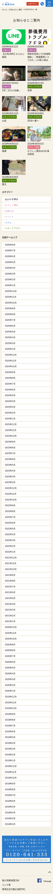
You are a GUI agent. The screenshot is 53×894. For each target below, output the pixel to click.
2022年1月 (10, 552)
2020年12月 (11, 627)
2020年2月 (10, 685)
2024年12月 (11, 355)
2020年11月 (10, 633)
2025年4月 (10, 337)
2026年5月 (10, 262)
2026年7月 (10, 250)
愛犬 (4, 184)
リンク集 (6, 885)
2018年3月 (10, 818)
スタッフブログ (12, 228)
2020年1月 (10, 691)
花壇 (29, 90)
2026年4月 (10, 268)
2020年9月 (10, 644)
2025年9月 (10, 308)
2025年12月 (11, 291)
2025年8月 (10, 314)
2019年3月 (10, 749)
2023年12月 (11, 424)
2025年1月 (10, 349)
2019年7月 (10, 726)
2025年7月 (10, 320)
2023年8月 (10, 447)
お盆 (4, 120)
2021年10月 (11, 569)
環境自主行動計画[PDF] (13, 889)
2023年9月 (10, 442)
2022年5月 (10, 529)
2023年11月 (10, 430)
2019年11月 (10, 702)
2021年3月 (10, 610)
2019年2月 (10, 754)
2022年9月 (10, 505)
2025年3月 (10, 343)
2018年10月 (11, 778)
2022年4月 (10, 534)
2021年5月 (10, 598)
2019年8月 (10, 720)
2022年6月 (10, 523)
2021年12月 (11, 558)
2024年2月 (10, 413)
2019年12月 (11, 697)
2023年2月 (10, 482)
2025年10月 (11, 303)
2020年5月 (10, 668)
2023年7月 (10, 453)
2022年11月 (10, 494)
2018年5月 (10, 807)
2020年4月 (10, 673)
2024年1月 (10, 418)
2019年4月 (10, 743)
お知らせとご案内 (15, 9)
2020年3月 (10, 679)
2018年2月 (10, 824)
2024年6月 (10, 390)
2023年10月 (11, 436)
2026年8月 (10, 245)
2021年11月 (10, 563)
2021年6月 (10, 592)
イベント (9, 216)
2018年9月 (10, 783)
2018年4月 (10, 812)
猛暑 (4, 151)
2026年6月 (10, 256)
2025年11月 (10, 297)
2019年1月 (10, 760)
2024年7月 (10, 384)
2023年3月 (10, 476)
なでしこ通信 (11, 205)
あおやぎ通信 (11, 199)
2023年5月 (10, 465)
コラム (8, 222)
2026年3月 (10, 274)
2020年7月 (10, 656)
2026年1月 (10, 285)
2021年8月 (10, 581)
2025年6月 (10, 326)
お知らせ (9, 211)
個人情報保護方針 (10, 880)
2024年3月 (10, 407)
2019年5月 (10, 737)
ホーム (4, 9)
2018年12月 (11, 766)
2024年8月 (10, 378)
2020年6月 (10, 662)
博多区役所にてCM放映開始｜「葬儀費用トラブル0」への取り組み (38, 57)
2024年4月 (10, 401)
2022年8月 (10, 511)
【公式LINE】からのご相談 (13, 55)
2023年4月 (10, 471)
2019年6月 (10, 731)
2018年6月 (10, 801)
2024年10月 (11, 366)
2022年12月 (11, 488)
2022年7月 (10, 517)
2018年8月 (10, 789)
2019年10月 (11, 708)
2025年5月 (10, 332)
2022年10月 (11, 500)
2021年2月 (10, 615)
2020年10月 (11, 639)
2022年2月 (10, 546)
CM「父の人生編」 (11, 90)
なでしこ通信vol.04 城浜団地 (38, 152)
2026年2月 (10, 279)
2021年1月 (10, 621)
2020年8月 (10, 650)
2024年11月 (10, 361)
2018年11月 (10, 772)
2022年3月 (10, 540)
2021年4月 (10, 604)
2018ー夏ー (33, 120)
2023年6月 (10, 459)
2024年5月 (10, 395)
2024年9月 (10, 372)
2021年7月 (10, 586)
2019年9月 (10, 714)
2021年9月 (10, 575)
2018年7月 (10, 795)
